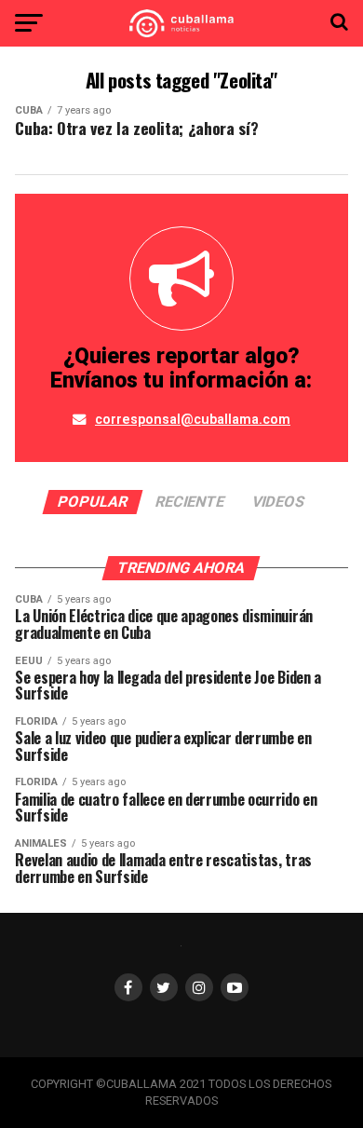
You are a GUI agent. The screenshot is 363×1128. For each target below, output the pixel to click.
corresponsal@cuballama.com (192, 420)
